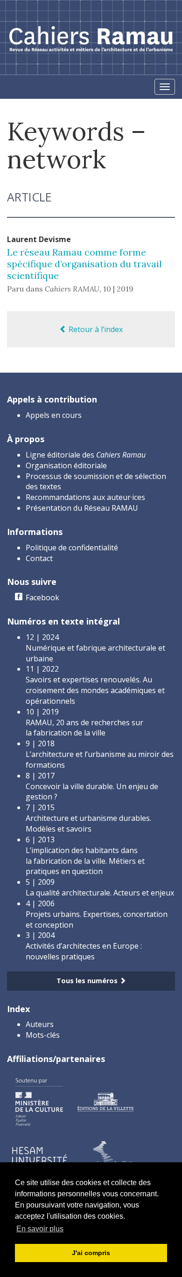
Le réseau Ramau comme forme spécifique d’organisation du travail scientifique (84, 263)
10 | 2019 (118, 288)
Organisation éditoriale (66, 465)
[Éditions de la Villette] (105, 1101)
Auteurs (40, 1024)
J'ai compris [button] (91, 1252)
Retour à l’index (95, 329)
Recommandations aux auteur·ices (85, 497)
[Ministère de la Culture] (39, 1101)
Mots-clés (43, 1035)
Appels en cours (54, 415)
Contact (39, 558)
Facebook (42, 597)
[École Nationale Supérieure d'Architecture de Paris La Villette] (107, 1155)
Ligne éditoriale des (86, 455)
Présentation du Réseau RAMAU (82, 508)
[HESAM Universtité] (40, 1155)
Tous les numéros (87, 980)
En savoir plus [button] (39, 1229)
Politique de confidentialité (72, 547)
